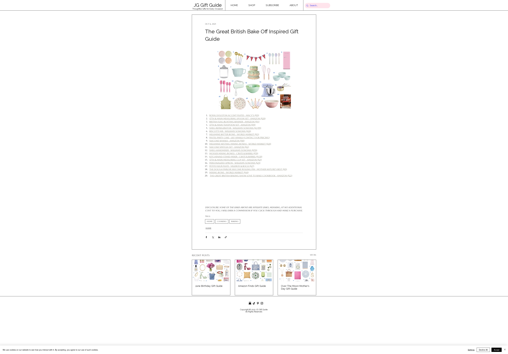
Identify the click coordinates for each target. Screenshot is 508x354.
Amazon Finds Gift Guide (252, 286)
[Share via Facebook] (206, 237)
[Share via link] (225, 237)
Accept (496, 349)
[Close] (504, 350)
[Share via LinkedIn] (219, 237)
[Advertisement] (79, 335)
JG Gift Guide (208, 5)
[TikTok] (254, 303)
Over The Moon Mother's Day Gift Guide (295, 287)
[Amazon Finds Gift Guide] (254, 270)
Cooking (222, 221)
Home (209, 221)
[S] (250, 303)
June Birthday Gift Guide (209, 286)
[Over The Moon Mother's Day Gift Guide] (297, 270)
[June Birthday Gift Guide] (211, 270)
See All (313, 255)
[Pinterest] (258, 303)
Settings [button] (471, 349)
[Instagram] (262, 303)
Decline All (483, 349)
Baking (235, 221)
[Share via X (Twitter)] (213, 237)
